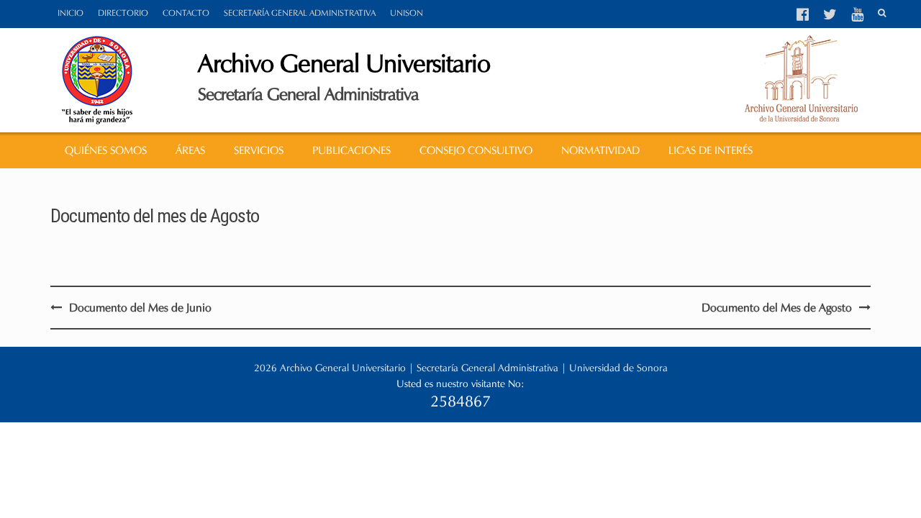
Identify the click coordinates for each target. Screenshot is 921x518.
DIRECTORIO (123, 12)
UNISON (406, 12)
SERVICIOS (258, 150)
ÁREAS (190, 150)
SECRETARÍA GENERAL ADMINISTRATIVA (300, 12)
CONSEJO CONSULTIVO (475, 150)
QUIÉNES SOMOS (106, 150)
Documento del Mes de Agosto (777, 307)
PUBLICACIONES (351, 150)
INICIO (70, 12)
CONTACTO (186, 12)
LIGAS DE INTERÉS (710, 150)
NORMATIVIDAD (600, 150)
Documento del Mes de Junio (140, 307)
